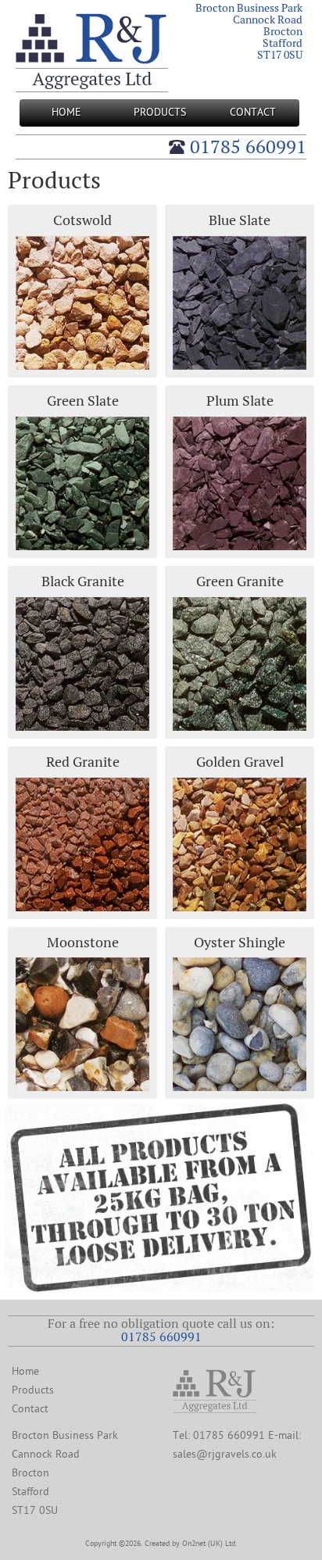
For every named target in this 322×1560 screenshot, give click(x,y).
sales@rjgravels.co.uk (225, 1454)
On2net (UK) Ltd (208, 1543)
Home (66, 112)
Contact (253, 112)
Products (160, 112)
